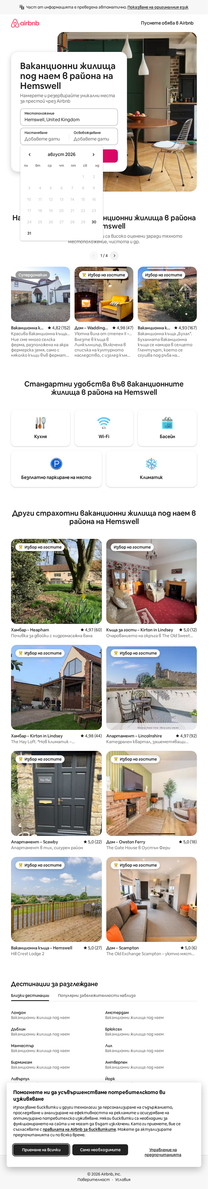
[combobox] (69, 119)
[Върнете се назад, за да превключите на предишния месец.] (29, 154)
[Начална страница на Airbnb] (25, 23)
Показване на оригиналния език (158, 7)
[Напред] (114, 255)
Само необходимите (100, 1149)
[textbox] (45, 139)
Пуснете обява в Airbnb (167, 23)
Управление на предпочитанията (163, 1152)
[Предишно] (93, 255)
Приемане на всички (41, 1149)
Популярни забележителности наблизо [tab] (97, 995)
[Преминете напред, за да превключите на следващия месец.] (93, 154)
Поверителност (94, 1179)
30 (94, 221)
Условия (123, 1179)
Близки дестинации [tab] (30, 995)
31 (29, 233)
